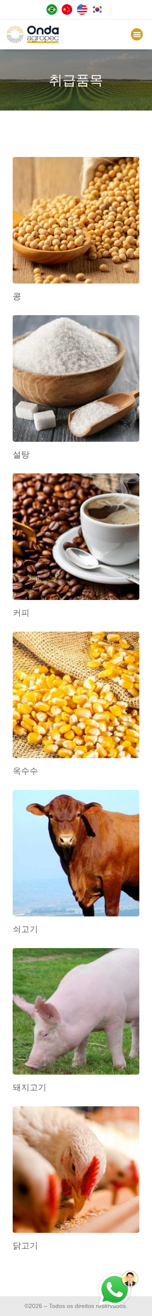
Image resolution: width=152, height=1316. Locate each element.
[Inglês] (83, 12)
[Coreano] (99, 12)
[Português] (53, 12)
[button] (137, 34)
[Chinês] (68, 12)
